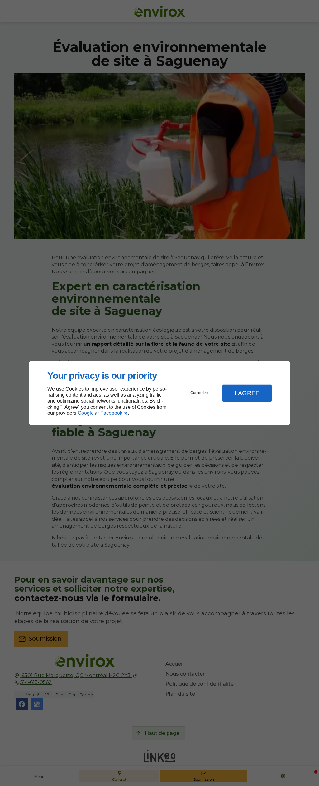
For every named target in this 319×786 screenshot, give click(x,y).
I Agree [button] (247, 393)
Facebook (111, 413)
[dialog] (159, 393)
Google (86, 413)
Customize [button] (199, 393)
